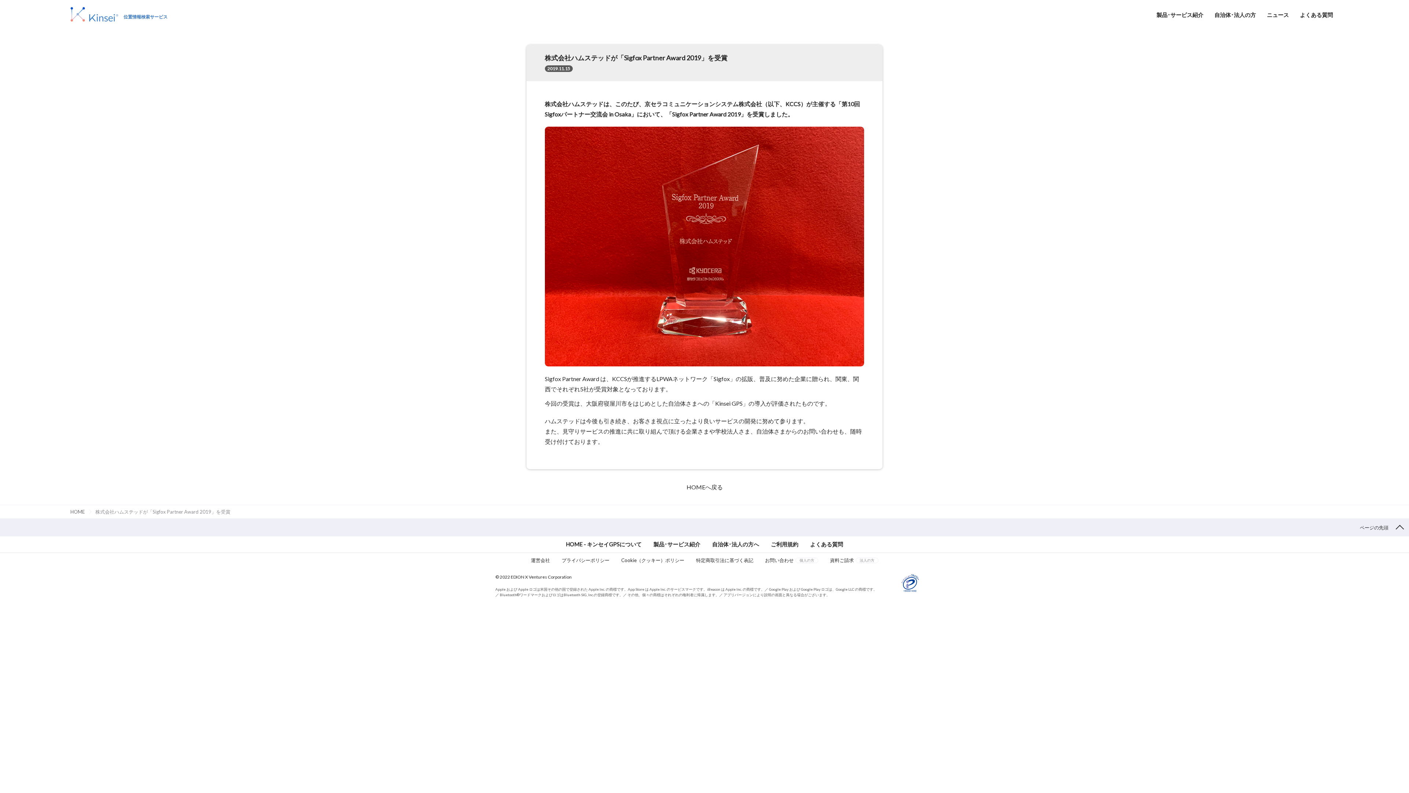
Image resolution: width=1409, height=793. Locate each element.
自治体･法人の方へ (735, 544)
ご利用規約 (784, 544)
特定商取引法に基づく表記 (724, 560)
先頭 (1399, 787)
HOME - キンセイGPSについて (604, 544)
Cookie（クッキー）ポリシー (652, 560)
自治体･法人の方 (1235, 14)
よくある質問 (1316, 14)
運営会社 (540, 560)
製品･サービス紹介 (1180, 14)
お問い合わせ (789, 560)
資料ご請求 (852, 560)
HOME (77, 512)
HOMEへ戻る (705, 487)
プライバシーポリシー (585, 560)
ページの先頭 (1374, 528)
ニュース (1278, 14)
